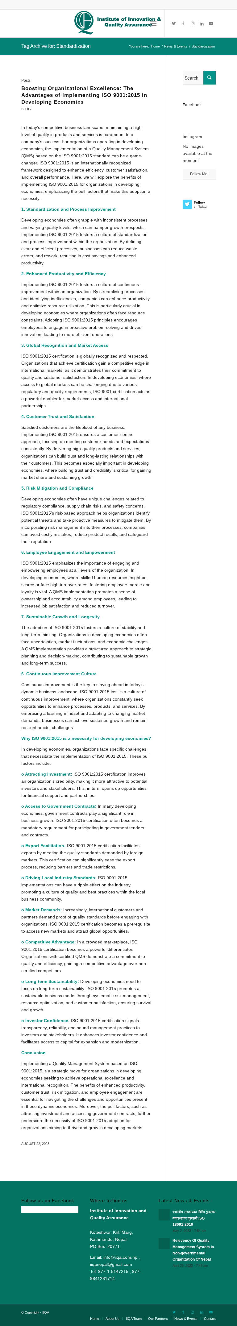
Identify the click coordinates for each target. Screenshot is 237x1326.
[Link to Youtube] (211, 23)
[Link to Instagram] (192, 23)
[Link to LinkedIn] (201, 23)
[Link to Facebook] (183, 23)
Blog (26, 109)
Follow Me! (199, 174)
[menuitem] (94, 1318)
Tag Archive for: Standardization (56, 46)
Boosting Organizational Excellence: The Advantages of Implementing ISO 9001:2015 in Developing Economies (84, 95)
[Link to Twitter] (174, 23)
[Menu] (153, 23)
